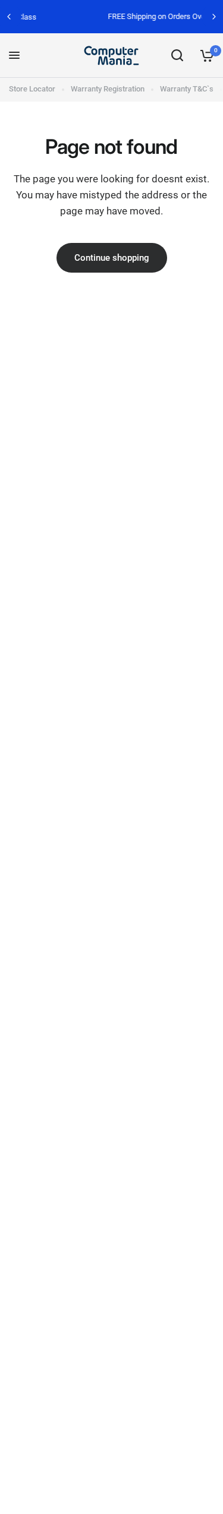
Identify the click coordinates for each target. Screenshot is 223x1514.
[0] (205, 55)
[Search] (177, 55)
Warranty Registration (108, 88)
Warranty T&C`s (186, 88)
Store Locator (32, 88)
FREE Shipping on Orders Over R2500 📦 (129, 16)
